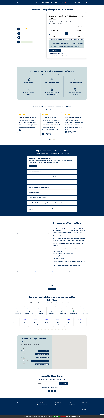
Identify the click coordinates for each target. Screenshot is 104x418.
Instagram (84, 409)
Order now (32, 166)
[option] (28, 122)
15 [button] (58, 329)
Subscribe (63, 383)
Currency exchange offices (42, 404)
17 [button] (61, 329)
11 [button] (52, 329)
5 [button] (54, 139)
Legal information (71, 404)
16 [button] (59, 329)
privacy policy (59, 387)
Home (36, 2)
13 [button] (55, 329)
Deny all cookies (64, 416)
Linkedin (83, 407)
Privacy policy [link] (77, 416)
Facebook (84, 404)
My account (77, 2)
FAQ (56, 2)
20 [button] (65, 329)
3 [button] (41, 329)
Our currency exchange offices (45, 2)
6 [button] (45, 329)
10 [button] (51, 329)
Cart (86, 2)
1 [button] (49, 139)
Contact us (61, 2)
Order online (54, 50)
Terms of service (71, 407)
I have (50, 27)
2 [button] (50, 139)
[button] (69, 351)
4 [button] (53, 139)
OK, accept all (56, 416)
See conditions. (77, 21)
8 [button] (48, 329)
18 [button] (62, 329)
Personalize (71, 416)
